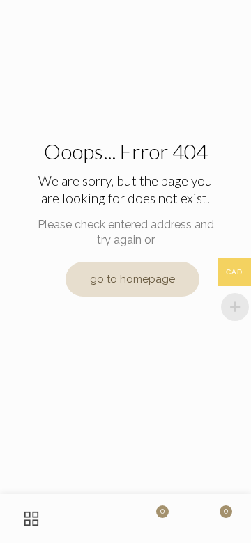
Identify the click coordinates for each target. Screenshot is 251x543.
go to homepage (132, 279)
